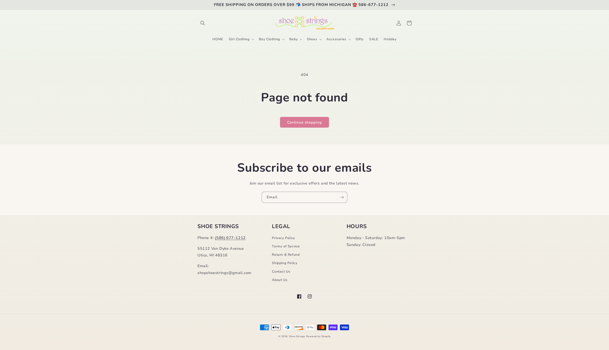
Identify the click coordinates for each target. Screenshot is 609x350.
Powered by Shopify (318, 336)
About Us (279, 280)
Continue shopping (304, 122)
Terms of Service (286, 246)
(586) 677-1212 (230, 237)
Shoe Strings (297, 336)
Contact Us (281, 271)
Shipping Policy (284, 263)
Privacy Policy (283, 238)
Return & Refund (286, 254)
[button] (202, 23)
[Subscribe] (342, 197)
